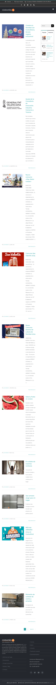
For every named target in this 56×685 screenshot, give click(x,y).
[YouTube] (38, 672)
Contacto (5, 669)
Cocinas (32, 642)
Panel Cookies (51, 682)
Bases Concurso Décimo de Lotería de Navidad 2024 (30, 329)
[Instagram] (42, 672)
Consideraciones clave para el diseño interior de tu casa (50, 55)
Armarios (32, 648)
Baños (31, 645)
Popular (44, 33)
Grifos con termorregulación (50, 46)
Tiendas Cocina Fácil (7, 663)
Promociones (6, 660)
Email (15, 682)
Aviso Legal (22, 682)
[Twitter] (34, 672)
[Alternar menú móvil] (53, 9)
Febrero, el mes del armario (49, 38)
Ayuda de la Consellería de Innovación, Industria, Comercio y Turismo (30, 105)
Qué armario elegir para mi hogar (30, 498)
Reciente (50, 33)
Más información (31, 92)
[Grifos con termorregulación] (44, 45)
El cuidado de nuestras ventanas (30, 464)
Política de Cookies (42, 682)
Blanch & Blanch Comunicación (26, 680)
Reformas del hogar (7, 657)
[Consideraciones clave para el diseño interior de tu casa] (44, 53)
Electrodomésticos (34, 654)
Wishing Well (17, 680)
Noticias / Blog (6, 666)
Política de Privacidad (31, 682)
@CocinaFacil (6, 90)
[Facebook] (31, 672)
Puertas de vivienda (35, 651)
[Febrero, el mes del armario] (44, 37)
